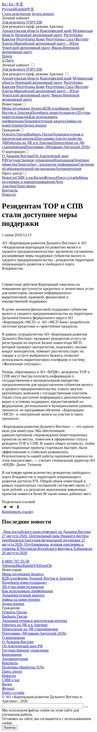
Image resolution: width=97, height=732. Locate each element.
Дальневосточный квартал (45, 121)
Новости (9, 178)
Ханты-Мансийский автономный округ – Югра (40, 43)
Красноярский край (56, 31)
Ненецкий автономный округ (39, 35)
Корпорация (63, 160)
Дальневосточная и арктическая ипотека (34, 621)
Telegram (9, 566)
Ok (49, 566)
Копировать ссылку (17, 512)
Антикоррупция (68, 169)
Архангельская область (20, 31)
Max (19, 566)
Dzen (43, 566)
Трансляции (26, 186)
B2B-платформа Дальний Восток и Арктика (37, 578)
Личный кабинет (15, 65)
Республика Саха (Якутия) (67, 39)
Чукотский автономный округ (26, 48)
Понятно (10, 727)
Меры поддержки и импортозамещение (45, 180)
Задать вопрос (35, 125)
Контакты (10, 190)
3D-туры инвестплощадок (23, 587)
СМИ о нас (25, 178)
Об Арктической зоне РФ (22, 646)
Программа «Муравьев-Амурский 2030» (57, 147)
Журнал (50, 178)
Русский (8, 9)
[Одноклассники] (18, 507)
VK (36, 566)
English (21, 9)
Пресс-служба (67, 178)
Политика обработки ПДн (23, 667)
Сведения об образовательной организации (48, 166)
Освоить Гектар (14, 134)
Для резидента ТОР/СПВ (22, 22)
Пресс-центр (12, 671)
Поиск (7, 56)
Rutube (28, 566)
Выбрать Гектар (40, 134)
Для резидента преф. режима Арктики (32, 74)
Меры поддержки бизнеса (23, 108)
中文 (30, 9)
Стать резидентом (16, 14)
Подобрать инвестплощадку (54, 113)
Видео (39, 178)
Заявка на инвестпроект (21, 599)
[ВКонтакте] (11, 507)
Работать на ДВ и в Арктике (30, 143)
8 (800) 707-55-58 (15, 561)
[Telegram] (5, 507)
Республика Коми (30, 39)
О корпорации (13, 638)
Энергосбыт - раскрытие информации (47, 164)
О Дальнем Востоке (18, 156)
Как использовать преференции (27, 591)
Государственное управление (30, 160)
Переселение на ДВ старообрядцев (30, 629)
